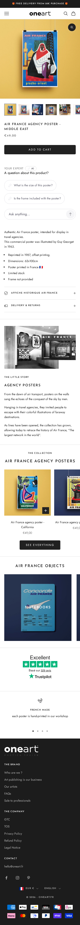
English (50, 888)
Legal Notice (12, 847)
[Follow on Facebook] (6, 878)
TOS (7, 826)
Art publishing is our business (23, 779)
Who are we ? (13, 772)
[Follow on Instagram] (17, 878)
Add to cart (40, 150)
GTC (7, 819)
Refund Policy (13, 840)
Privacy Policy (13, 833)
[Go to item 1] (10, 110)
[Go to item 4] (51, 110)
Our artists (10, 786)
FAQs (7, 793)
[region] (40, 711)
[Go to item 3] (38, 110)
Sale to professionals (17, 800)
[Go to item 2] (24, 110)
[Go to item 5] (65, 110)
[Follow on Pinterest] (28, 878)
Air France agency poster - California (27, 524)
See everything (40, 545)
